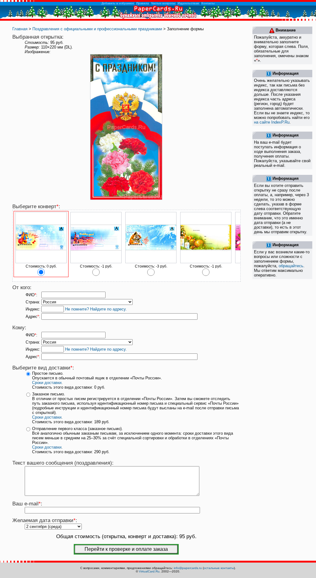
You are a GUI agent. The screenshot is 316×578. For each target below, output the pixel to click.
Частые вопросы (163, 3)
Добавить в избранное (118, 3)
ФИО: (31, 295)
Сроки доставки (46, 382)
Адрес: (33, 316)
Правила (142, 3)
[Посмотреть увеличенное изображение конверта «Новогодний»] (205, 262)
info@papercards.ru (188, 568)
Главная (19, 29)
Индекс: (33, 309)
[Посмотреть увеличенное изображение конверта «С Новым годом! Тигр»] (151, 262)
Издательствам (188, 3)
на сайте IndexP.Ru (271, 122)
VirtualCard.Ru (149, 571)
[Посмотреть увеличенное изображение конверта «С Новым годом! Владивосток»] (96, 262)
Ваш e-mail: (27, 504)
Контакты (208, 3)
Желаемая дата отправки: (44, 520)
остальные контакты (219, 568)
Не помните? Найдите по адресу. (96, 309)
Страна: (33, 302)
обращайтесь (291, 266)
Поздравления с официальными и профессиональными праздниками (97, 29)
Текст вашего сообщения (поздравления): (63, 463)
